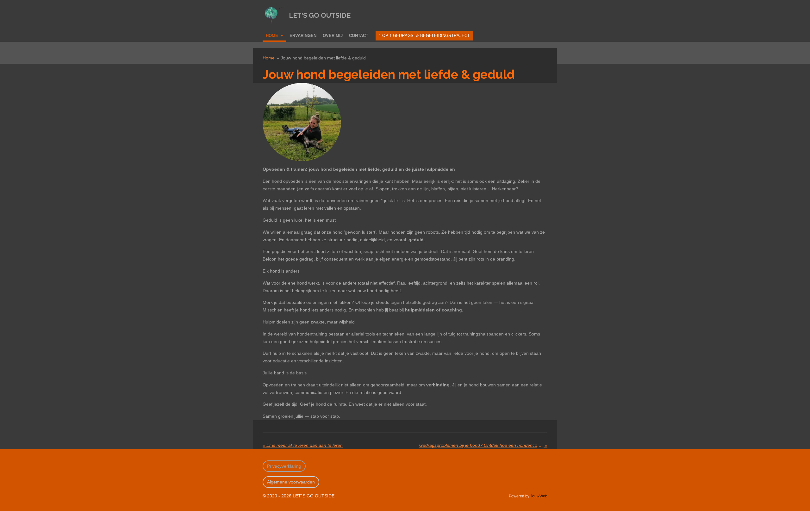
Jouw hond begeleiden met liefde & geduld (323, 57)
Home (269, 57)
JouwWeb (538, 496)
